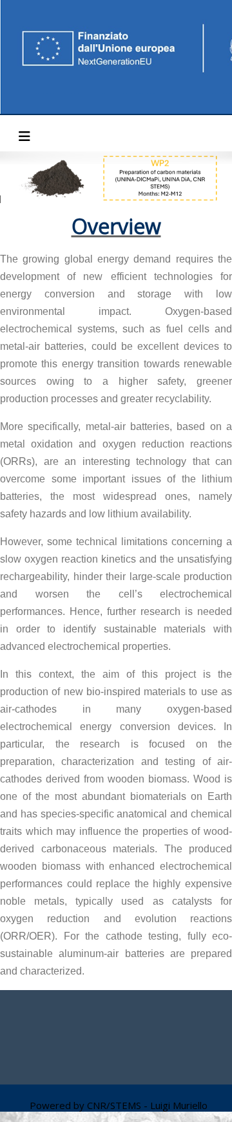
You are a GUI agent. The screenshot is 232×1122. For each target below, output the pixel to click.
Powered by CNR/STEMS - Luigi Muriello (119, 1105)
